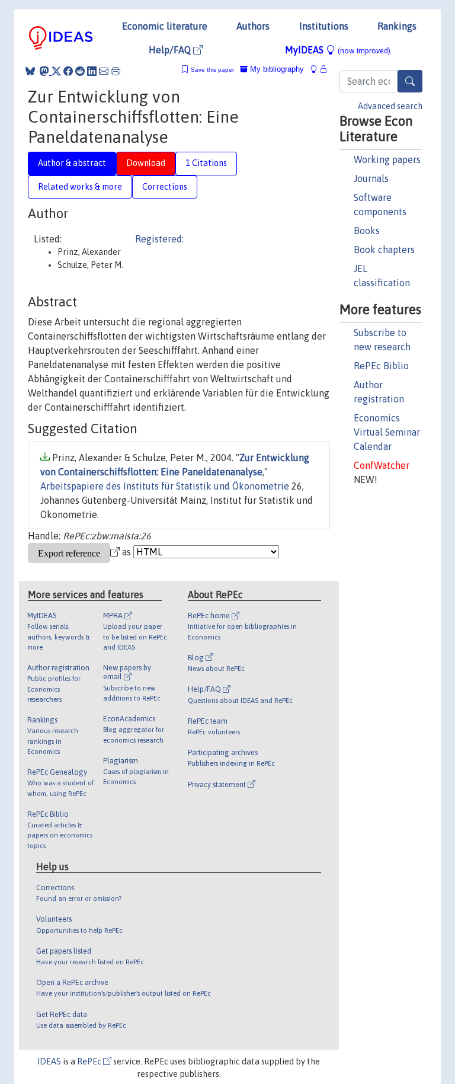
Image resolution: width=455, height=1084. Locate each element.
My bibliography (276, 69)
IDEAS (49, 1061)
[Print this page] (115, 71)
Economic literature (164, 26)
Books (367, 230)
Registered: (159, 239)
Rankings (396, 26)
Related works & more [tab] (80, 186)
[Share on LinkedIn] (92, 71)
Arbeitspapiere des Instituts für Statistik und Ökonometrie (164, 486)
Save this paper (212, 69)
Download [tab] (145, 163)
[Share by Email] (103, 71)
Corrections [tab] (164, 186)
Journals (371, 178)
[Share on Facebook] (68, 71)
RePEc (90, 1061)
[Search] (410, 81)
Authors (253, 26)
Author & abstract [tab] (72, 163)
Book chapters (384, 249)
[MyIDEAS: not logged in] (317, 69)
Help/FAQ (171, 49)
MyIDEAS (337, 49)
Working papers (387, 159)
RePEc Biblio (381, 365)
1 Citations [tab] (206, 163)
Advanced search (390, 106)
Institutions (323, 26)
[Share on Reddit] (80, 71)
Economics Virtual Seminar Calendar (387, 432)
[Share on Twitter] (56, 71)
